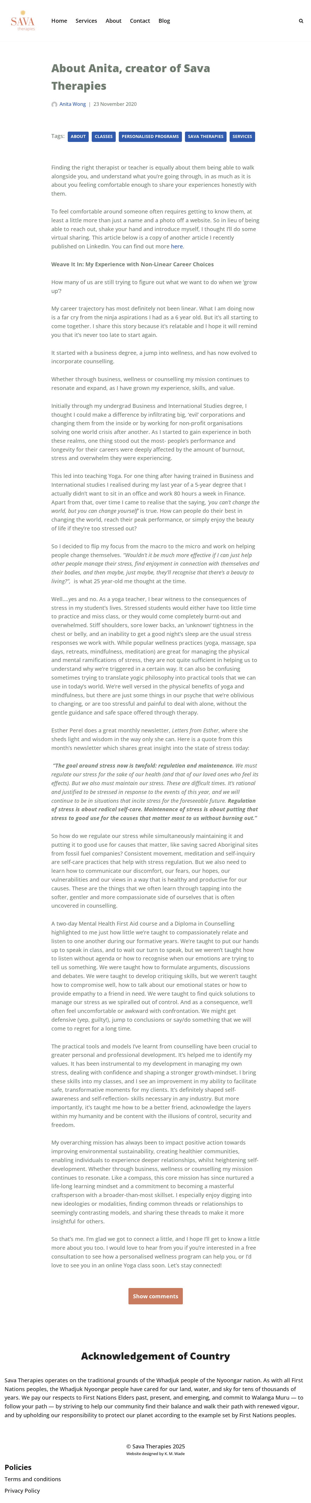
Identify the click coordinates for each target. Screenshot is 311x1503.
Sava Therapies (206, 136)
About (113, 20)
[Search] (301, 20)
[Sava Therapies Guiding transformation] (23, 20)
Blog (164, 20)
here (177, 246)
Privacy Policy (22, 1490)
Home (59, 20)
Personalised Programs (150, 136)
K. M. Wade (175, 1453)
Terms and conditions (33, 1479)
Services (86, 20)
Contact (140, 20)
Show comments (155, 1296)
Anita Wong (73, 104)
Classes (104, 136)
